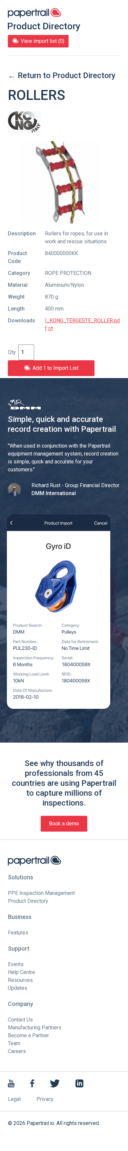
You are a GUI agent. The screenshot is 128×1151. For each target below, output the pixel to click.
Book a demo (64, 823)
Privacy (44, 1099)
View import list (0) (42, 41)
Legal (14, 1099)
